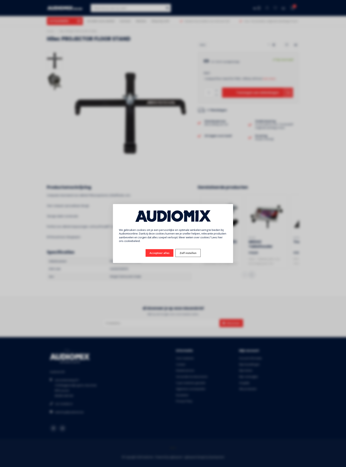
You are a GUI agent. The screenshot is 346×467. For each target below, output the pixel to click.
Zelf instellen (188, 253)
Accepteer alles (159, 253)
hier (220, 237)
